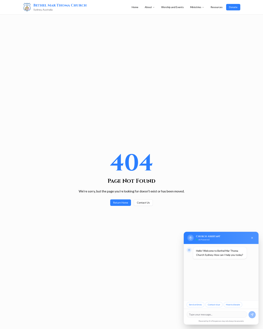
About (148, 7)
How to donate (233, 304)
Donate (233, 7)
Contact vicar (214, 304)
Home (135, 7)
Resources (217, 7)
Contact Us (143, 202)
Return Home (120, 202)
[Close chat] (252, 238)
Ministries (195, 7)
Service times (195, 304)
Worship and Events (172, 7)
